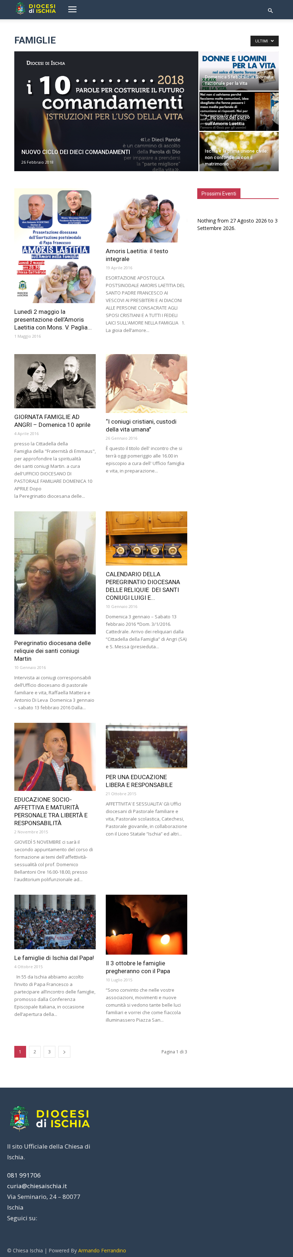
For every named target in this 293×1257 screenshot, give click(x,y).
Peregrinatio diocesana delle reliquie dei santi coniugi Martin (52, 650)
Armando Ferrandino (102, 1250)
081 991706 (24, 1175)
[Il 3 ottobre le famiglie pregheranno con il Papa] (146, 925)
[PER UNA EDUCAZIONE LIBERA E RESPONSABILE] (146, 745)
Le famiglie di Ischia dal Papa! (54, 957)
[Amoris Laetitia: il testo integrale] (146, 215)
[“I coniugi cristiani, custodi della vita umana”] (146, 383)
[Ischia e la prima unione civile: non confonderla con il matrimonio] (239, 158)
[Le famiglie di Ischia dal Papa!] (55, 922)
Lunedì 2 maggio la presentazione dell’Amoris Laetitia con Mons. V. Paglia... (53, 319)
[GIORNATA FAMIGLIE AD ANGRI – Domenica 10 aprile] (55, 381)
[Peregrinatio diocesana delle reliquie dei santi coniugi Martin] (55, 572)
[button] (270, 10)
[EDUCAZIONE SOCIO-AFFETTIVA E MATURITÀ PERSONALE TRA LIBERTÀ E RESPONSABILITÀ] (55, 757)
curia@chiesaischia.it (37, 1186)
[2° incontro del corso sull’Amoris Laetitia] (239, 122)
